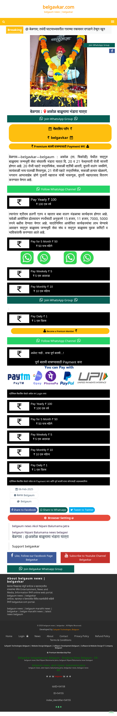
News (38, 636)
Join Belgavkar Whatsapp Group (42, 569)
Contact (64, 636)
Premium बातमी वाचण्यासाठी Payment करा (60, 146)
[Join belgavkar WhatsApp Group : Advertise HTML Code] (58, 257)
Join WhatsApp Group (58, 119)
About (50, 636)
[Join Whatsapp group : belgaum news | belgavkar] (111, 710)
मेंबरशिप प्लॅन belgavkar (60, 133)
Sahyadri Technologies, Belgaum (66, 629)
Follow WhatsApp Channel (58, 189)
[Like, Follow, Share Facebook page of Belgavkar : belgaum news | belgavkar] (112, 51)
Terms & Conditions (60, 640)
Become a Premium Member (61, 331)
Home (9, 636)
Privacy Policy (81, 636)
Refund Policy (102, 636)
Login (22, 636)
